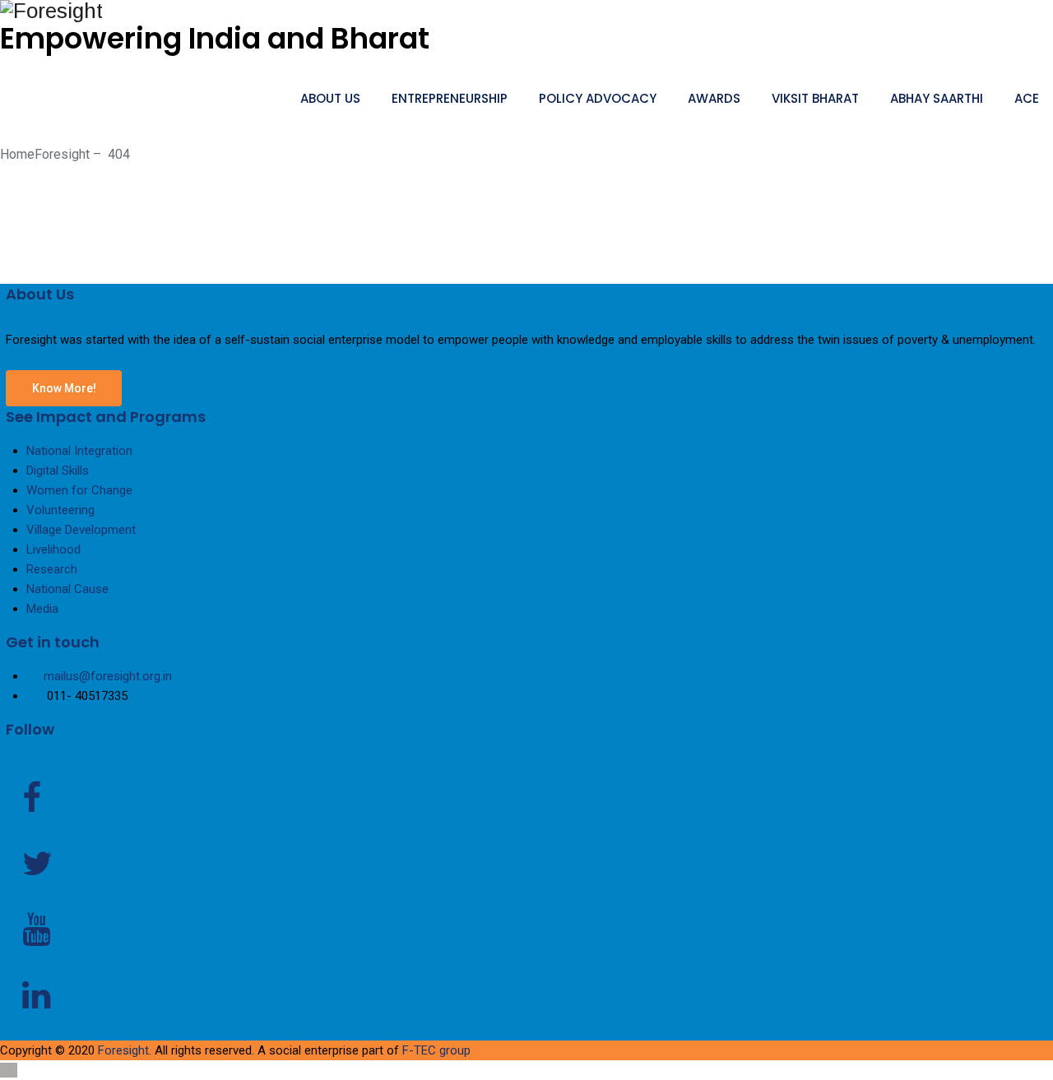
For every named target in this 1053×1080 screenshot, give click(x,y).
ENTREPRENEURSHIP (450, 98)
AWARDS (714, 98)
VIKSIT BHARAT (815, 98)
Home (45, 154)
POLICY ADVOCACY (597, 98)
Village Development (81, 529)
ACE (1026, 98)
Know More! (64, 388)
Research (51, 569)
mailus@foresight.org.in (108, 676)
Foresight (123, 1050)
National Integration (79, 450)
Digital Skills (57, 470)
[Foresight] (526, 11)
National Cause (67, 589)
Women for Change (79, 490)
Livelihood (53, 549)
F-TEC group (436, 1050)
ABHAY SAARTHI (936, 98)
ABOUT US (330, 98)
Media (42, 608)
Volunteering (60, 510)
